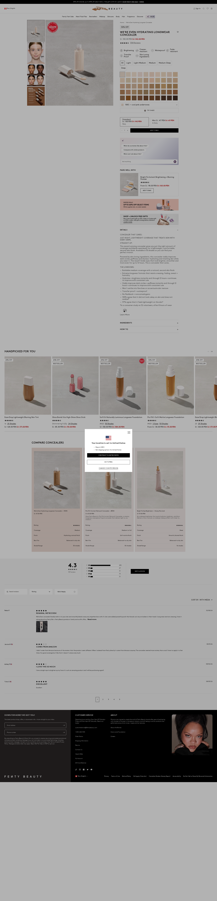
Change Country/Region (108, 468)
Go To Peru (108, 462)
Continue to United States (108, 455)
